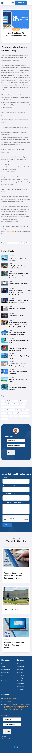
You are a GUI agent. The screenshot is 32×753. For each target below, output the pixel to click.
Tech (22, 243)
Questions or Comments (12, 502)
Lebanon (21, 706)
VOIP (16, 416)
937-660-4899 (9, 231)
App (27, 243)
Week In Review (24, 416)
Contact (3, 678)
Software (4, 416)
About (3, 666)
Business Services (5, 669)
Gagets (23, 404)
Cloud (3, 404)
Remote (26, 410)
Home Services (5, 672)
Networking (20, 678)
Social (25, 413)
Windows (4, 419)
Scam (10, 413)
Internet (21, 407)
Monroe (12, 708)
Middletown (24, 708)
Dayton (10, 704)
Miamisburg (7, 708)
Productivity (18, 410)
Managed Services (7, 410)
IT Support (19, 663)
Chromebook (22, 401)
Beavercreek (7, 706)
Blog (2, 675)
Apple (8, 401)
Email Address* (8, 485)
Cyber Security (20, 666)
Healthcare (13, 407)
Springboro (15, 704)
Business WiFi (20, 686)
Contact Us (21, 3)
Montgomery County (17, 709)
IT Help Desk (20, 672)
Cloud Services (20, 683)
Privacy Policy (5, 680)
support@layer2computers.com (12, 698)
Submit (11, 452)
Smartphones (18, 413)
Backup (15, 401)
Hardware (5, 407)
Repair (4, 413)
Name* (5, 477)
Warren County (7, 709)
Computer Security (13, 243)
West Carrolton (15, 706)
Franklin (26, 706)
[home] (2, 2)
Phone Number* (8, 494)
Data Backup (20, 669)
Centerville (21, 704)
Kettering (27, 704)
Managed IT (20, 680)
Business (16, 29)
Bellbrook (17, 708)
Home (3, 663)
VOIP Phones (20, 675)
